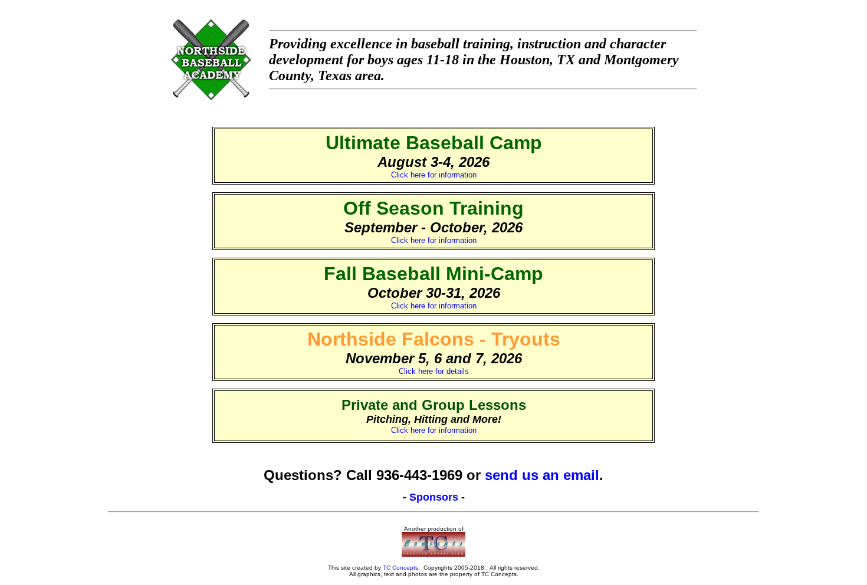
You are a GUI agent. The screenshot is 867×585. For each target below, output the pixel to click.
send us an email (542, 475)
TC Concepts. (401, 567)
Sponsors (433, 497)
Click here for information (434, 174)
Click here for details (434, 371)
